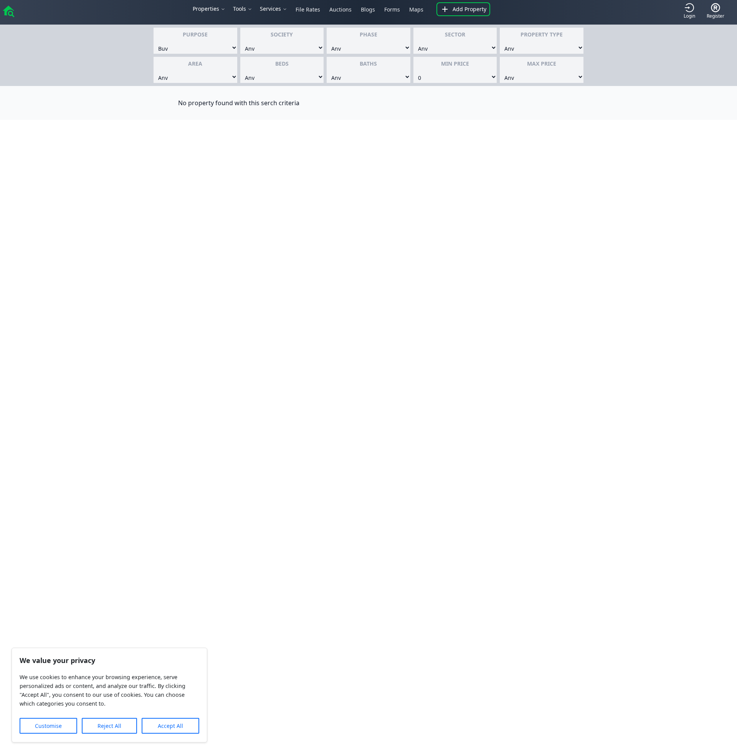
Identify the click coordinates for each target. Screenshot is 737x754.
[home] (8, 11)
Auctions (340, 9)
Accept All (170, 725)
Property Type (542, 34)
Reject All (109, 725)
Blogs (368, 9)
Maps (416, 9)
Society (282, 34)
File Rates (308, 9)
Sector (455, 34)
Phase (368, 34)
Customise (48, 725)
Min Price (455, 63)
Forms (392, 9)
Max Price (541, 63)
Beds (282, 63)
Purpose (195, 34)
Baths (368, 63)
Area (195, 63)
